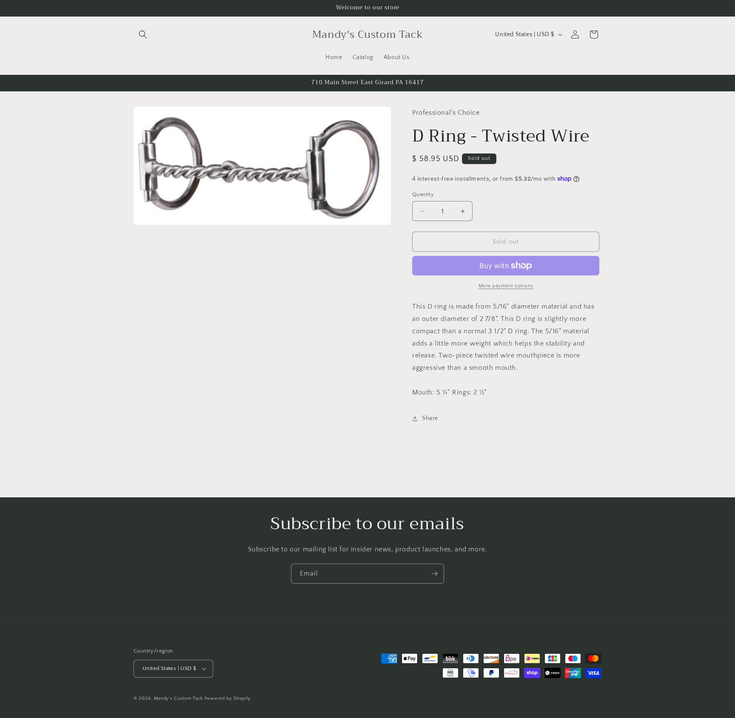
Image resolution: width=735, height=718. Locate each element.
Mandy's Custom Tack (178, 698)
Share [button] (430, 418)
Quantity (423, 194)
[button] (143, 34)
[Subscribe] (434, 574)
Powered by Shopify (228, 698)
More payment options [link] (506, 286)
